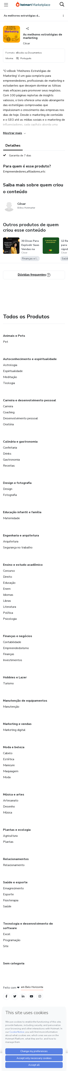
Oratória (8, 424)
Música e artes (13, 794)
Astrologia (10, 365)
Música (7, 812)
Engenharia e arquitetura (21, 535)
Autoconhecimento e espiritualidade (30, 359)
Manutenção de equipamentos (25, 701)
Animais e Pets (14, 336)
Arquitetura (10, 541)
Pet (5, 342)
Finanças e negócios (17, 636)
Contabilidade (12, 642)
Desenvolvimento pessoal (20, 418)
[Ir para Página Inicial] (33, 5)
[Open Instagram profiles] (40, 996)
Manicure (9, 765)
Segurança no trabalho (17, 547)
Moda (7, 777)
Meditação (10, 377)
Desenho (9, 806)
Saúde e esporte (15, 882)
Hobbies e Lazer (15, 677)
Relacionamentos (16, 859)
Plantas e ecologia (17, 830)
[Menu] (6, 5)
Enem (7, 589)
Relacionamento (14, 865)
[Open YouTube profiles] (31, 996)
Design (7, 489)
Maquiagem (10, 771)
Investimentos (12, 660)
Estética (8, 759)
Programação (11, 940)
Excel (6, 934)
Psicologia (10, 619)
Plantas (8, 842)
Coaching (9, 412)
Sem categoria (13, 963)
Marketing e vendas (17, 724)
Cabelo (7, 753)
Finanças (8, 654)
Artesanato (10, 800)
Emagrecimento (13, 888)
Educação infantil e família (22, 512)
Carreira (8, 406)
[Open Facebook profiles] (6, 996)
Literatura (9, 607)
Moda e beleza (13, 747)
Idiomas (8, 595)
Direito (7, 577)
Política (8, 613)
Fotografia (10, 495)
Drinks (7, 454)
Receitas (9, 466)
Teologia (9, 383)
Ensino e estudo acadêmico (23, 565)
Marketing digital (14, 730)
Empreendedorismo (16, 648)
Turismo (8, 683)
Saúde (7, 906)
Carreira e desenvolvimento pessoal (29, 400)
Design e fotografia (17, 483)
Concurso (9, 571)
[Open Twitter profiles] (15, 996)
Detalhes (12, 145)
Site (5, 946)
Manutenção (11, 707)
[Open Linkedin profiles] (23, 996)
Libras (7, 601)
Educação (9, 583)
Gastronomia (11, 460)
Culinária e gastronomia (20, 442)
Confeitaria (10, 448)
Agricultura (10, 836)
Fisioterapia (10, 900)
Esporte (8, 894)
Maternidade (11, 518)
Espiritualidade (13, 371)
